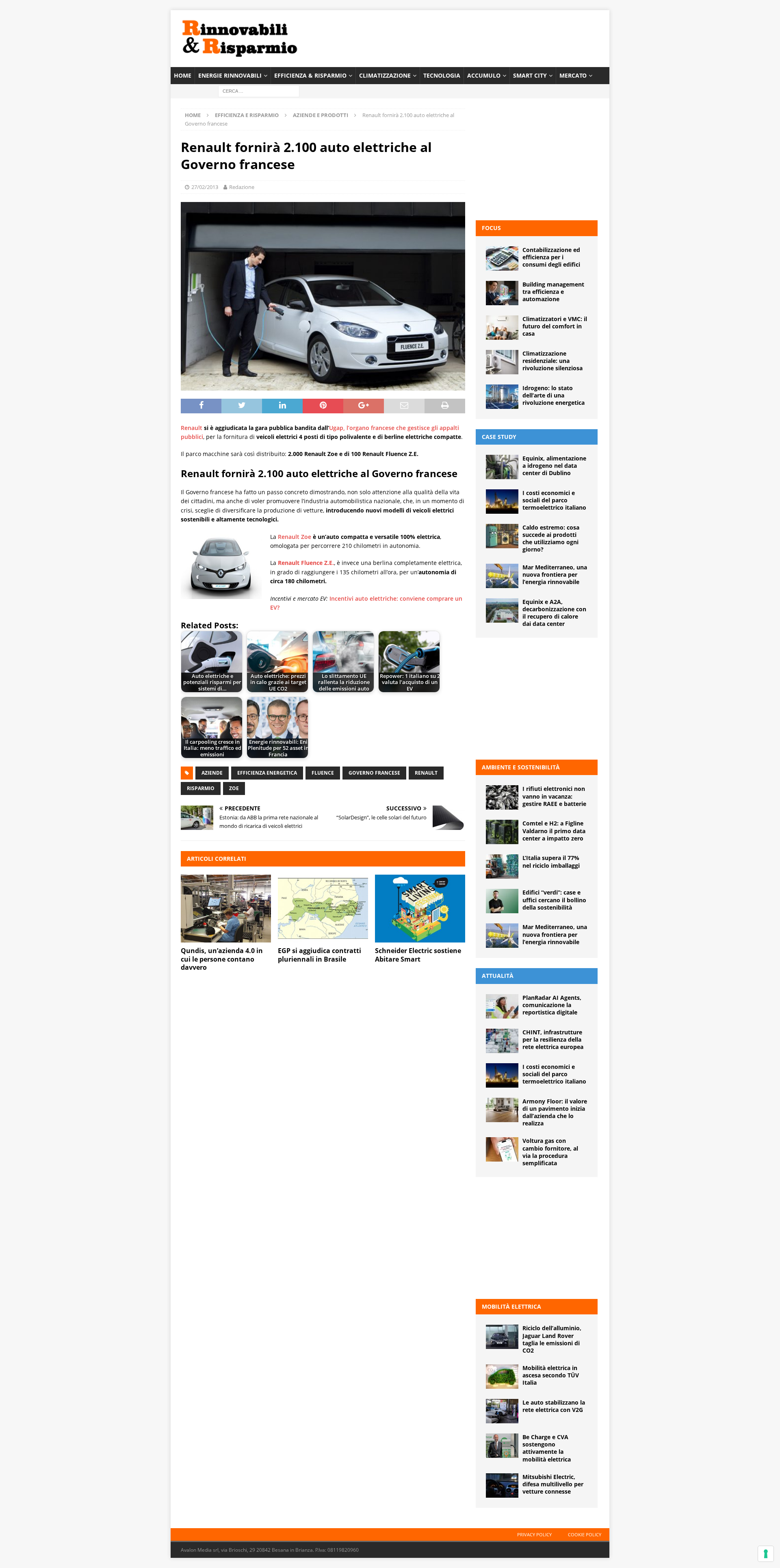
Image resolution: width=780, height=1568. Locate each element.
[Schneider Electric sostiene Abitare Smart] (420, 909)
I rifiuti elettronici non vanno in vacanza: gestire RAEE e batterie (554, 796)
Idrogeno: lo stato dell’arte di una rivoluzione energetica (553, 395)
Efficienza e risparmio (247, 115)
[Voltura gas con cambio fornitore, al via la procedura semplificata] (502, 1149)
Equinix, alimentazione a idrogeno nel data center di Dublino (554, 465)
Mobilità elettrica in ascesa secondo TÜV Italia (550, 1375)
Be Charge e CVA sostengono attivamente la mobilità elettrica (546, 1448)
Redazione (241, 187)
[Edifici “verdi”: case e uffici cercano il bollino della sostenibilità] (502, 901)
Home (182, 75)
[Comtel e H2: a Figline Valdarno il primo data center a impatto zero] (502, 832)
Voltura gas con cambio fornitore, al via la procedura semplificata (550, 1152)
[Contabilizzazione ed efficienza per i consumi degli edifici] (502, 258)
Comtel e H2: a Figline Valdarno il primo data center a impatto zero (553, 830)
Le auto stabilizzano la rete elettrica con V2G (553, 1406)
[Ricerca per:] (258, 91)
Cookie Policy (584, 1534)
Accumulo (483, 75)
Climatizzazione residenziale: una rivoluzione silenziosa (552, 361)
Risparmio (200, 788)
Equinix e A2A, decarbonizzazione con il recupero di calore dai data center (554, 613)
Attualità (498, 975)
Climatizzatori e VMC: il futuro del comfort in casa (554, 326)
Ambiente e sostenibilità (521, 767)
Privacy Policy (534, 1534)
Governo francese (374, 772)
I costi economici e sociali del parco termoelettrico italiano (554, 500)
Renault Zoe (294, 537)
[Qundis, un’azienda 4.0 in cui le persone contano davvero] (226, 909)
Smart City (530, 75)
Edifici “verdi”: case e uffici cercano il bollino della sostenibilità (554, 899)
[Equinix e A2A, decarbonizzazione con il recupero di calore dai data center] (502, 610)
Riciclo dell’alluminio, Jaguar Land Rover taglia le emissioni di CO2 (551, 1339)
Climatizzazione (385, 75)
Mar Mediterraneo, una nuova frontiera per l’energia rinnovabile (554, 574)
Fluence (323, 772)
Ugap (336, 428)
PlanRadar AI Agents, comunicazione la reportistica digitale (551, 1005)
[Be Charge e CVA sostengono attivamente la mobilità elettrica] (502, 1445)
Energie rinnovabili (230, 75)
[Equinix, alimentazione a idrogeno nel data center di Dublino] (502, 467)
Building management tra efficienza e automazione (553, 291)
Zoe (234, 788)
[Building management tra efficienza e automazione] (502, 293)
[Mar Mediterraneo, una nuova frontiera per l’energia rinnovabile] (502, 576)
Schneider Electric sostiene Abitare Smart (418, 955)
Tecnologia (441, 75)
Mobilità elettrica (511, 1306)
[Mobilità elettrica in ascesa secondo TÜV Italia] (502, 1376)
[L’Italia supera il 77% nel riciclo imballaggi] (502, 866)
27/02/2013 (204, 187)
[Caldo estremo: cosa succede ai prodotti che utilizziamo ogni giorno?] (502, 536)
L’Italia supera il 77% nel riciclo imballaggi (551, 861)
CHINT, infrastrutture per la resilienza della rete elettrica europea (552, 1039)
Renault (191, 428)
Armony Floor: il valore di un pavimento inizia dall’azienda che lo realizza (554, 1112)
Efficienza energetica (267, 772)
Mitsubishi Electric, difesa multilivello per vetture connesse (552, 1484)
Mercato (573, 75)
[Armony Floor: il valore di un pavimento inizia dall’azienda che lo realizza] (502, 1110)
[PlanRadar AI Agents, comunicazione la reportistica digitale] (502, 1006)
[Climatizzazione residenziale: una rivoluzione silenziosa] (502, 362)
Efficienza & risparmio (310, 75)
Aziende (212, 772)
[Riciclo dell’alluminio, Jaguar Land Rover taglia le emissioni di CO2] (502, 1337)
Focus (491, 228)
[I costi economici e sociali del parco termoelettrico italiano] (502, 501)
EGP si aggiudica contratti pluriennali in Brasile (319, 955)
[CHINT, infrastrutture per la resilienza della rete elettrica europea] (502, 1041)
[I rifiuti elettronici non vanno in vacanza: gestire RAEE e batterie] (502, 797)
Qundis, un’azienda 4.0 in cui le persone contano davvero (222, 959)
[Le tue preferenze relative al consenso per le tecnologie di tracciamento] (766, 1553)
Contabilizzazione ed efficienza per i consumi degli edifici (551, 257)
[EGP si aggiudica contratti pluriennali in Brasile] (323, 909)
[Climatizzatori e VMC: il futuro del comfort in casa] (502, 327)
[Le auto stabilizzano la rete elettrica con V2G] (502, 1411)
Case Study (499, 437)
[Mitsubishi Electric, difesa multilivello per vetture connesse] (502, 1485)
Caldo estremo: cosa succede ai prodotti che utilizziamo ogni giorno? (550, 538)
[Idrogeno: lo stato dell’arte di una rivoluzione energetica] (502, 396)
